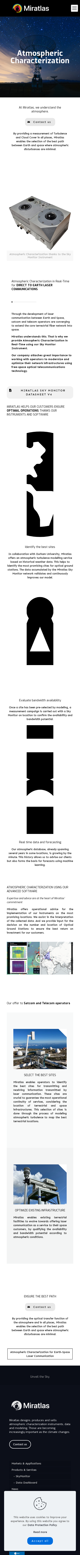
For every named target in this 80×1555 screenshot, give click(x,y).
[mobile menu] (74, 8)
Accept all (40, 1540)
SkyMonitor (23, 1476)
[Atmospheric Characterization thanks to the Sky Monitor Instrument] (40, 222)
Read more (40, 1532)
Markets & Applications (26, 1463)
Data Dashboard (26, 1482)
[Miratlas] (40, 8)
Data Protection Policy (42, 1525)
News (14, 1489)
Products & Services (24, 1469)
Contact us (20, 1444)
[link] (40, 227)
